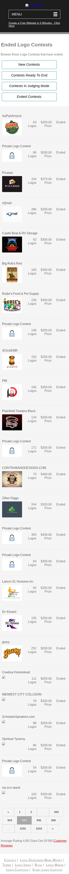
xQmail (7, 203)
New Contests (29, 64)
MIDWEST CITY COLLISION (22, 694)
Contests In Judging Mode (29, 86)
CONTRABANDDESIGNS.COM (24, 467)
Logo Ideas (23, 864)
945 (39, 820)
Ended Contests (29, 97)
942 (56, 812)
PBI (4, 380)
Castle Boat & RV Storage (20, 233)
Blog (38, 864)
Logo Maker (55, 864)
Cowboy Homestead (16, 672)
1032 (23, 828)
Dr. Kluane (9, 611)
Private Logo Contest (16, 146)
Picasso (7, 172)
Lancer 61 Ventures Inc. (18, 581)
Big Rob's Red (12, 263)
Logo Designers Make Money (41, 860)
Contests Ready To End (29, 75)
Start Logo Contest (47, 869)
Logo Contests (17, 869)
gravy (6, 642)
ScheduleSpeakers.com (18, 716)
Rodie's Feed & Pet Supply (20, 293)
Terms (6, 864)
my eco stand (11, 787)
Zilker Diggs (10, 498)
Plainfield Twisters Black (18, 411)
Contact (10, 860)
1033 (39, 828)
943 (9, 820)
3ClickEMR (10, 350)
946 (53, 820)
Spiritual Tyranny (13, 739)
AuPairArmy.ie (12, 116)
